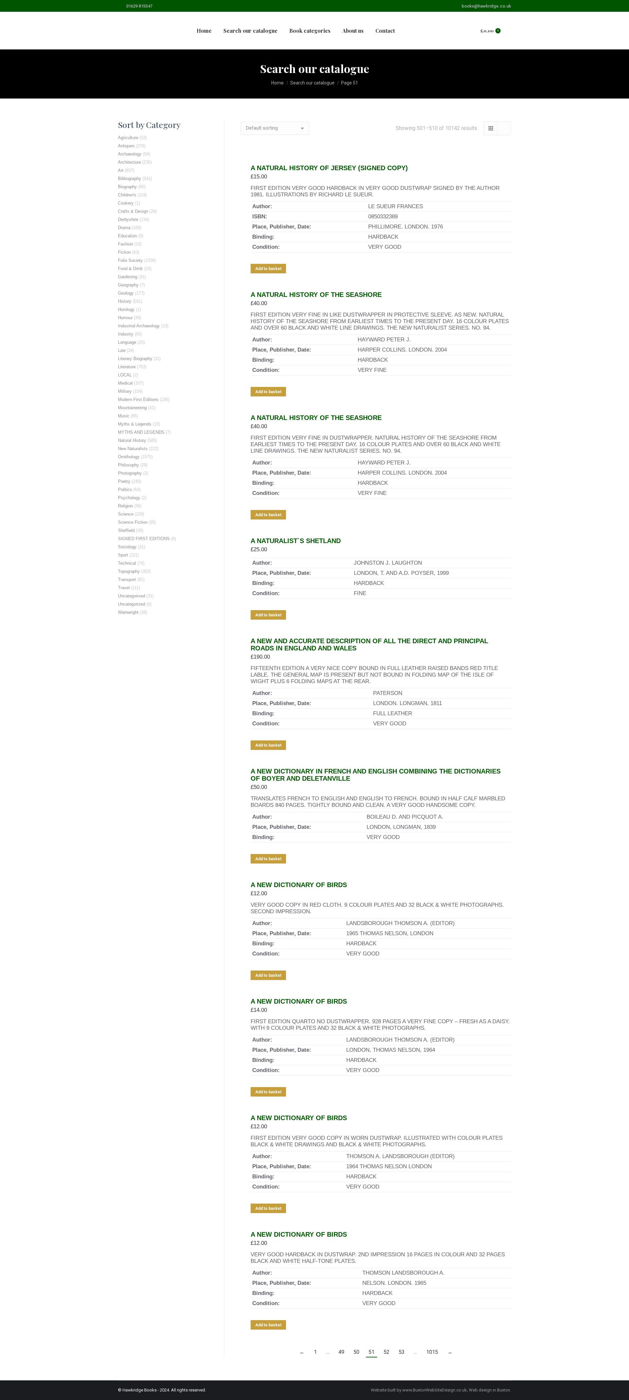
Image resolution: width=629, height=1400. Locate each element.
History (124, 301)
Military (125, 391)
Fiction (124, 252)
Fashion (125, 244)
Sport (123, 555)
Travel (124, 587)
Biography (127, 186)
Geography (128, 284)
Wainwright (128, 612)
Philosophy (128, 465)
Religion (125, 505)
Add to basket (268, 268)
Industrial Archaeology (139, 325)
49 (341, 1352)
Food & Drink (130, 268)
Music (123, 415)
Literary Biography (135, 358)
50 (356, 1352)
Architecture (129, 162)
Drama (124, 227)
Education (127, 235)
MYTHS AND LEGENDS (141, 432)
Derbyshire (128, 219)
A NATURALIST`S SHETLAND (296, 540)
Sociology (127, 546)
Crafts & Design (133, 211)
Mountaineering (132, 407)
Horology (126, 309)
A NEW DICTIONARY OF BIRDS (299, 884)
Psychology (129, 497)
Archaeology (130, 154)
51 (371, 1352)
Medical (125, 383)
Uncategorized (131, 604)
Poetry (124, 481)
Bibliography (129, 178)
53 (402, 1352)
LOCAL (125, 375)
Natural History (132, 440)
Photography (130, 473)
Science (125, 514)
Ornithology (129, 456)
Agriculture (128, 137)
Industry (125, 334)
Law (121, 350)
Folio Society (130, 260)
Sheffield (126, 530)
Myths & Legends (134, 424)
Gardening (127, 276)
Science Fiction (132, 522)
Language (127, 342)
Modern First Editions (138, 399)
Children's (127, 194)
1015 (432, 1352)
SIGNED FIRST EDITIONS (144, 538)
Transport (127, 579)
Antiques (126, 145)
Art (121, 170)
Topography (129, 571)
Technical (127, 563)
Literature (127, 366)
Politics (125, 489)
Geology (126, 293)
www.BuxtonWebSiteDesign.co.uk (434, 1390)
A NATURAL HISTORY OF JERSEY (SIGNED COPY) (329, 168)
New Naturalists (133, 448)
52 (387, 1352)
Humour (125, 317)
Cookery (126, 203)
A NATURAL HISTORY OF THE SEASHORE (316, 294)
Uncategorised (131, 595)
